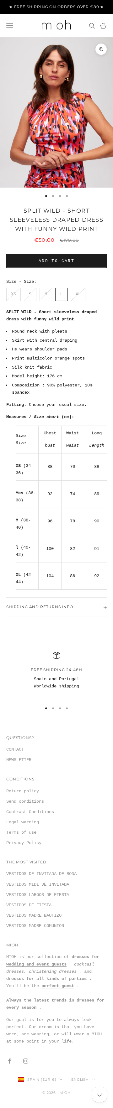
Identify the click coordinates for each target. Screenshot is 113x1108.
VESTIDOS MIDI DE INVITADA (37, 884)
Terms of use (21, 832)
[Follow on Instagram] (26, 1061)
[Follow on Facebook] (9, 1061)
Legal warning (22, 822)
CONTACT (15, 749)
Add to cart (56, 261)
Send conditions (25, 801)
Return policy (22, 791)
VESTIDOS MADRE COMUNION (35, 925)
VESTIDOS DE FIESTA (28, 905)
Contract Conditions (30, 811)
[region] (56, 674)
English (80, 1079)
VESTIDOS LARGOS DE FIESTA (37, 894)
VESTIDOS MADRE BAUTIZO (34, 915)
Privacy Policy (23, 842)
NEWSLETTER (18, 759)
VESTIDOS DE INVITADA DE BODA (41, 873)
